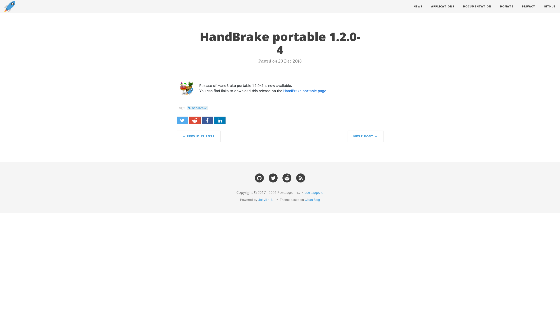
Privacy (528, 6)
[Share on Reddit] (195, 120)
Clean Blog (312, 199)
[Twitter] (273, 177)
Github (550, 6)
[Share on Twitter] (182, 120)
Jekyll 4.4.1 (266, 199)
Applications (442, 6)
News (417, 6)
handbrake (199, 108)
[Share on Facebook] (207, 120)
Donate (506, 6)
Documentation (477, 6)
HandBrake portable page (304, 91)
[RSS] (301, 177)
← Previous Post (198, 136)
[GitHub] (259, 177)
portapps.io (314, 192)
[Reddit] (287, 177)
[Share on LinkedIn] (220, 120)
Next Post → (365, 136)
